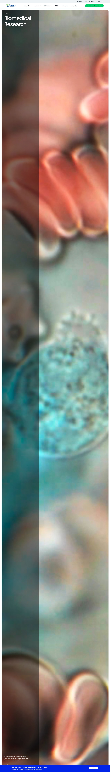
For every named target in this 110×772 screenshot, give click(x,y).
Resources (92, 1)
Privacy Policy (39, 769)
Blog (85, 1)
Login (98, 1)
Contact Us (73, 6)
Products (26, 6)
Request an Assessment (94, 6)
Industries (36, 6)
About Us (64, 6)
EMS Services (47, 6)
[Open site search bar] (103, 1)
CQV (56, 6)
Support (79, 1)
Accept (93, 768)
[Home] (11, 6)
